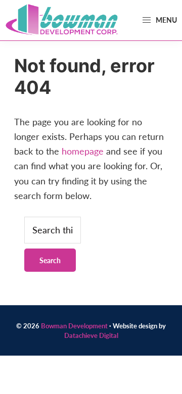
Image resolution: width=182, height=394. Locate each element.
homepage (83, 150)
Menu (165, 20)
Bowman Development (74, 325)
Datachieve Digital (91, 335)
